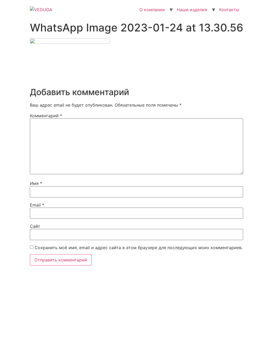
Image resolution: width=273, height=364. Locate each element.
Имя (36, 183)
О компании (152, 9)
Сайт (35, 226)
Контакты (229, 9)
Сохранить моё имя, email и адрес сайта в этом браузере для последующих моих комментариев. (139, 247)
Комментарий (46, 116)
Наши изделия (192, 9)
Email (37, 205)
